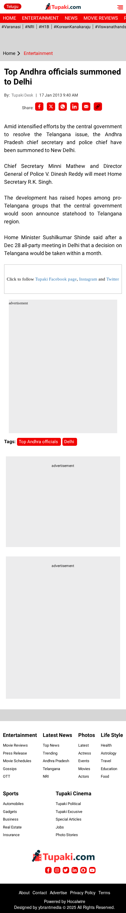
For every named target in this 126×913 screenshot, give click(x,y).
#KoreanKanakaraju (72, 26)
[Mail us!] (92, 870)
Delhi (69, 441)
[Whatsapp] (62, 106)
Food (105, 776)
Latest (83, 745)
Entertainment (40, 18)
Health (106, 745)
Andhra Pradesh (56, 761)
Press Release (15, 753)
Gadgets (10, 811)
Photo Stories (67, 835)
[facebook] (39, 106)
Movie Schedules (17, 761)
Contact (40, 892)
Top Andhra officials (39, 441)
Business (10, 819)
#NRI (29, 26)
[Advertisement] (63, 370)
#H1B (44, 26)
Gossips (10, 769)
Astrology (108, 753)
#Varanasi (11, 26)
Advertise (58, 892)
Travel (106, 761)
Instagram (88, 279)
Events (83, 761)
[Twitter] (51, 106)
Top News (51, 745)
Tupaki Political (68, 803)
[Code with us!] (83, 870)
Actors (83, 776)
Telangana (51, 769)
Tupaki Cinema (73, 793)
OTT (6, 776)
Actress (84, 753)
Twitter (112, 279)
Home (9, 18)
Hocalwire (76, 901)
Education (109, 769)
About (24, 892)
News (71, 18)
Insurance (11, 835)
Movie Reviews (101, 18)
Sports (10, 793)
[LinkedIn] (74, 106)
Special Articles (68, 819)
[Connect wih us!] (74, 870)
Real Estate (12, 827)
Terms (104, 892)
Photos (86, 735)
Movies (84, 769)
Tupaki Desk (22, 95)
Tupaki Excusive (69, 811)
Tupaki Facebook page (56, 279)
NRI (46, 776)
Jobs (60, 827)
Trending (50, 753)
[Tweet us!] (57, 870)
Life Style (112, 735)
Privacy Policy (83, 892)
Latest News (57, 735)
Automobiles (13, 803)
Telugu (12, 6)
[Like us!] (48, 870)
